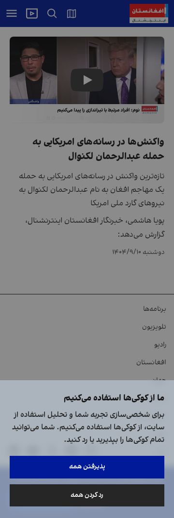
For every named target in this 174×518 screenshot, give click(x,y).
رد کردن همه (87, 495)
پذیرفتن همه (87, 467)
